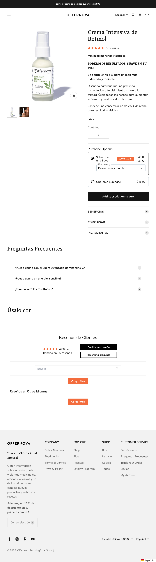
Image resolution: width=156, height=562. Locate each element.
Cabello (107, 462)
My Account (128, 475)
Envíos (125, 469)
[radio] (118, 163)
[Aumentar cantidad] (104, 134)
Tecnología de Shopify (42, 550)
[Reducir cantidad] (92, 134)
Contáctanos (129, 450)
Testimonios (52, 456)
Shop (76, 450)
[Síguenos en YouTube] (33, 539)
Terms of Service (55, 462)
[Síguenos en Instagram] (17, 539)
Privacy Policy (54, 469)
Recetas (78, 462)
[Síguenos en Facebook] (9, 539)
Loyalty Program (84, 469)
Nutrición (107, 456)
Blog (76, 456)
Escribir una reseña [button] (98, 347)
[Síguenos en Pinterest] (25, 539)
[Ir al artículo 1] (12, 112)
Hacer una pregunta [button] (98, 354)
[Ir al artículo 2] (24, 112)
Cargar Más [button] (78, 381)
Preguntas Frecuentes (135, 456)
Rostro (106, 450)
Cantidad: (94, 127)
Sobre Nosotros (54, 450)
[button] (96, 48)
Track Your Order (131, 462)
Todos (106, 469)
